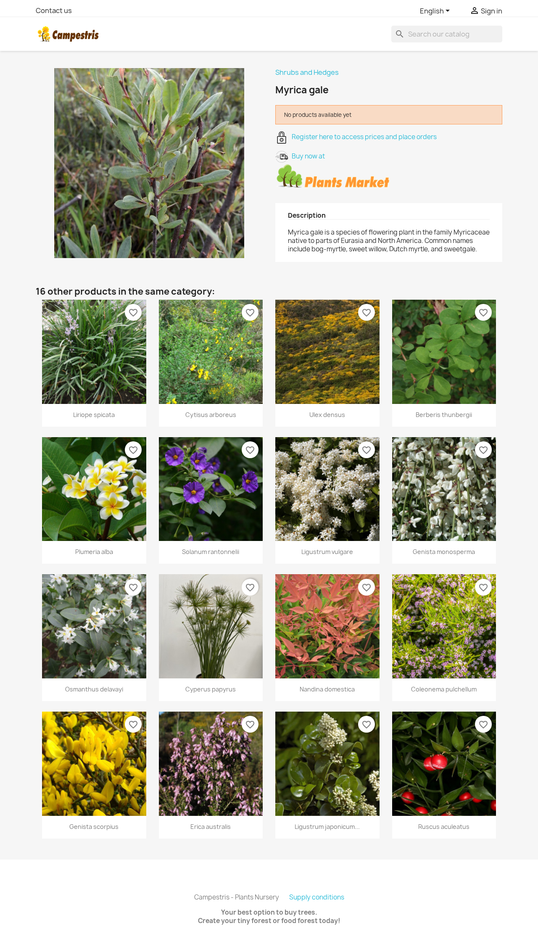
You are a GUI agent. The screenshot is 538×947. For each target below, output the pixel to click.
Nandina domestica (327, 689)
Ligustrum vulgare (327, 552)
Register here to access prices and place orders (362, 136)
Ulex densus (327, 415)
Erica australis (210, 827)
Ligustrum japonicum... (327, 827)
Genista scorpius (94, 827)
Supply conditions (316, 897)
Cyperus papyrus (210, 689)
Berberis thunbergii (444, 415)
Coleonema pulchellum (444, 689)
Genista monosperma (444, 552)
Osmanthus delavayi (94, 689)
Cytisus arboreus (210, 415)
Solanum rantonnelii (210, 552)
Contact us (54, 10)
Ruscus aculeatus (443, 827)
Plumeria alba (94, 552)
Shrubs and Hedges (307, 72)
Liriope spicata (94, 415)
